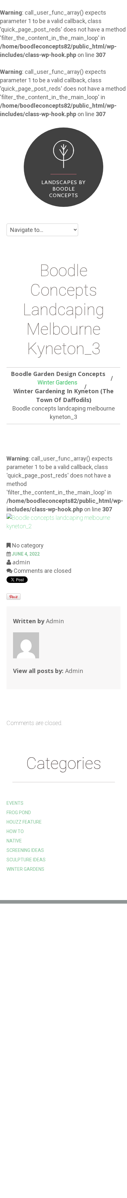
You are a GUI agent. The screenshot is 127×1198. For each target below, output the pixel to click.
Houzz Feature (24, 822)
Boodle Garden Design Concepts (58, 374)
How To (15, 831)
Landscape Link (24, 979)
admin (21, 562)
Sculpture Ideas (26, 859)
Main (18, 1164)
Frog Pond (19, 812)
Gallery (42, 1164)
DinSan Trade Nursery (33, 988)
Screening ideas (25, 850)
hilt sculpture (24, 959)
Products (74, 1164)
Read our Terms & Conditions (41, 998)
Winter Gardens (57, 382)
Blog (100, 1164)
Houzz (14, 969)
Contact (24, 1174)
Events (15, 803)
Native (14, 840)
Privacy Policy (24, 1008)
